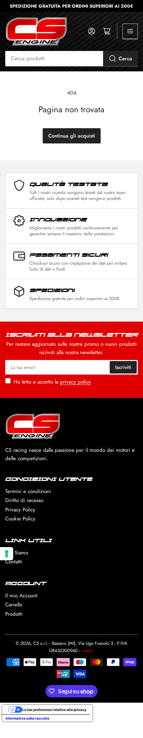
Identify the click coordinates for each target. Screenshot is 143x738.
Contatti (13, 561)
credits (88, 650)
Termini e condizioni (28, 491)
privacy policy (75, 382)
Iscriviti (123, 367)
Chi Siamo (16, 552)
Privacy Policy (20, 509)
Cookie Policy (20, 518)
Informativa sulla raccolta (27, 718)
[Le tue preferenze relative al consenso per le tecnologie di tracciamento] (6, 553)
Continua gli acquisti (71, 136)
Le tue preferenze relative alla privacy (54, 710)
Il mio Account (21, 595)
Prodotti (14, 614)
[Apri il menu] (130, 31)
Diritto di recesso (24, 500)
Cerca (125, 58)
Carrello (13, 604)
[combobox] (71, 58)
